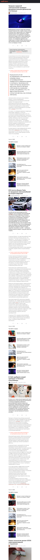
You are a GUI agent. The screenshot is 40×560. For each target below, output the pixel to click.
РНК (15, 484)
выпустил (17, 129)
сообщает (13, 108)
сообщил (11, 213)
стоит (17, 302)
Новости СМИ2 (12, 139)
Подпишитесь (19, 51)
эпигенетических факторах (23, 484)
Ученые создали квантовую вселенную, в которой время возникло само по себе (19, 71)
